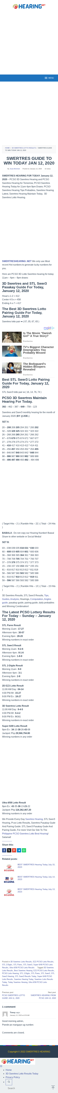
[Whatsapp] (24, 850)
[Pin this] (14, 850)
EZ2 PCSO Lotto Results (43, 962)
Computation (36, 599)
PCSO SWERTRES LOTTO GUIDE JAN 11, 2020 (13, 995)
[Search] (9, 1082)
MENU (51, 78)
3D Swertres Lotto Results (21, 962)
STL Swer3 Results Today (25, 976)
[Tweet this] (9, 850)
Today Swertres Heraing (17, 982)
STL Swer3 (27, 965)
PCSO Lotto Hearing (10, 973)
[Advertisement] (29, 42)
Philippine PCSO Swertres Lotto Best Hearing (25, 833)
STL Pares (17, 965)
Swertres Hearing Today (23, 979)
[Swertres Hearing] (29, 6)
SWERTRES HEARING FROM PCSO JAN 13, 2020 (43, 995)
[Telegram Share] (19, 850)
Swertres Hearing (34, 819)
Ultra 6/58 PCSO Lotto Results (21, 968)
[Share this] (4, 850)
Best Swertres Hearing (23, 970)
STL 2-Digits (7, 965)
